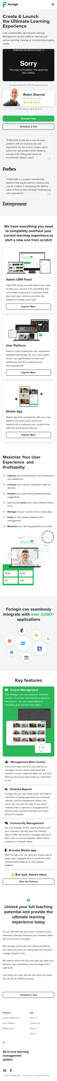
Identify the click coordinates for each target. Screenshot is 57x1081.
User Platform (9, 1023)
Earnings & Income (41, 1075)
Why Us (33, 1018)
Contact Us (35, 1023)
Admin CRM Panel (11, 1018)
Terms (32, 1033)
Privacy (33, 1028)
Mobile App (8, 1028)
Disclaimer (27, 1075)
